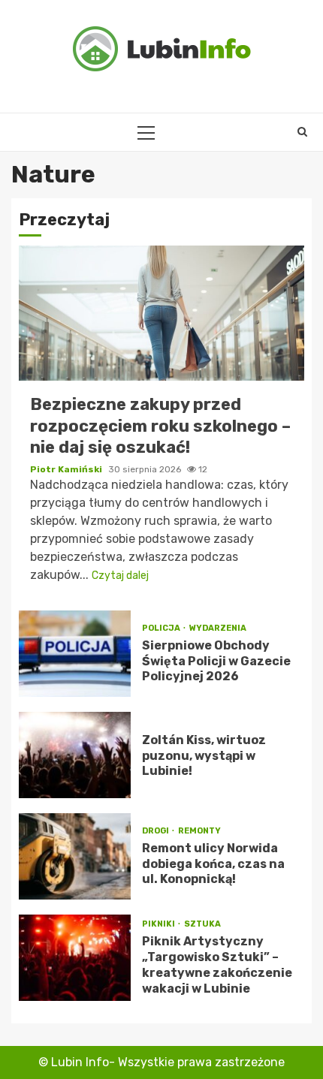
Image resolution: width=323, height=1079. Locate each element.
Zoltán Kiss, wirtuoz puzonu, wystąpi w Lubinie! (75, 755)
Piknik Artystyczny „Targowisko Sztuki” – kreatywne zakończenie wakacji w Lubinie (75, 958)
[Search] (302, 132)
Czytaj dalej (120, 575)
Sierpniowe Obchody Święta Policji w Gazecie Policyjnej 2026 (75, 653)
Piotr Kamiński (67, 469)
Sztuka (202, 924)
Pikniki (159, 924)
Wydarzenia (217, 628)
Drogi (156, 831)
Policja (162, 628)
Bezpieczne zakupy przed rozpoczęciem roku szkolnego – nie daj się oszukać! (161, 313)
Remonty (199, 831)
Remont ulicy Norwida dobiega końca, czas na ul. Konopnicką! (75, 856)
